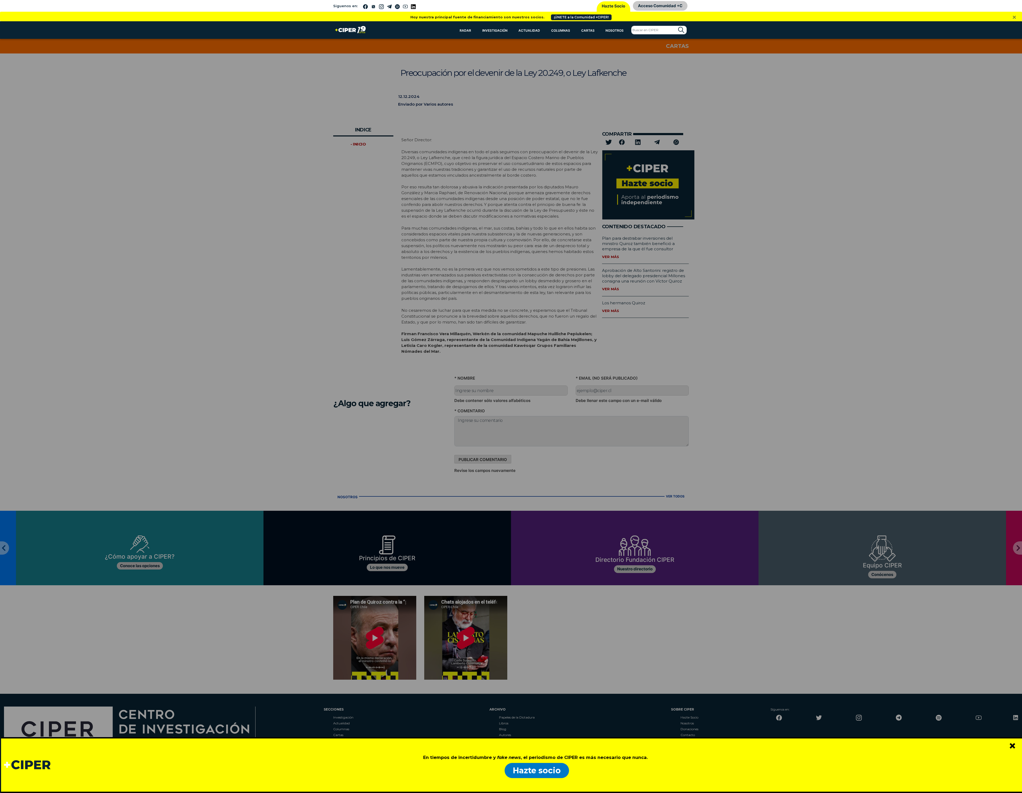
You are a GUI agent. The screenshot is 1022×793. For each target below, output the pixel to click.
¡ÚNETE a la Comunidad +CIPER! (581, 17)
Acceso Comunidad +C (660, 5)
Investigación (495, 30)
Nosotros (614, 30)
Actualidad (529, 30)
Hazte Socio (613, 6)
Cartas (588, 30)
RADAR (465, 30)
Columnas (560, 30)
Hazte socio (537, 770)
